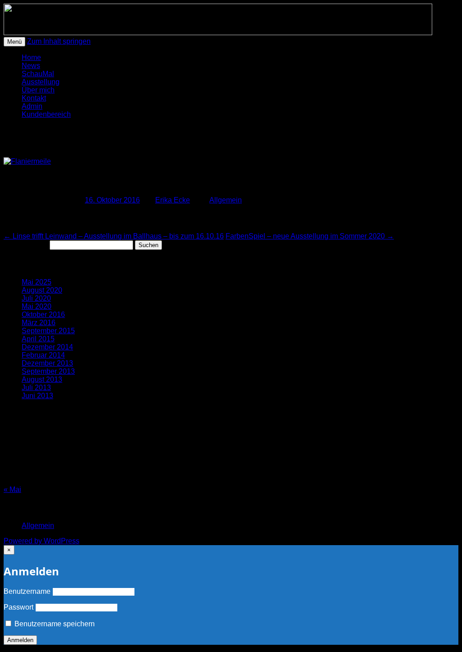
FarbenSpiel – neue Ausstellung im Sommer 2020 (310, 236)
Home (31, 57)
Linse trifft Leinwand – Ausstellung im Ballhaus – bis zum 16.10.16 (114, 236)
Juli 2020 (36, 298)
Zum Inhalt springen (59, 41)
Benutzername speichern (54, 624)
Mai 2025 (36, 282)
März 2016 (38, 322)
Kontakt (34, 98)
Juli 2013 (36, 387)
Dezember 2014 (47, 347)
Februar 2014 (43, 355)
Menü (14, 41)
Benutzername (27, 591)
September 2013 (48, 371)
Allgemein (225, 200)
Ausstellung (41, 82)
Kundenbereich (46, 114)
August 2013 (42, 379)
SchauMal (38, 74)
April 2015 (38, 339)
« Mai (12, 489)
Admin (32, 106)
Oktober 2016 (43, 314)
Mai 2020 (36, 306)
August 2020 (42, 290)
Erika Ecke (172, 200)
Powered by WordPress (41, 541)
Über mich (38, 90)
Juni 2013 (37, 395)
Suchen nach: (26, 244)
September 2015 (48, 331)
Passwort (18, 607)
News (31, 65)
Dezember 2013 (47, 363)
